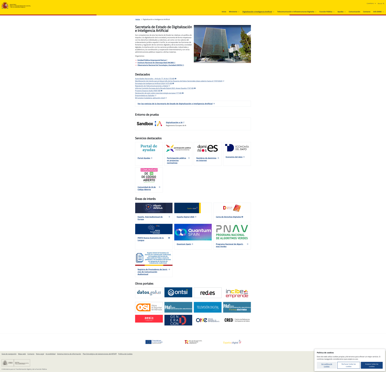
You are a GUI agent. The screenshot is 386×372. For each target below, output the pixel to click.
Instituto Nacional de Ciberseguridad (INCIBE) (156, 63)
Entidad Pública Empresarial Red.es (152, 60)
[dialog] (349, 360)
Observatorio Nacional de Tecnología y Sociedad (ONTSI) (161, 65)
